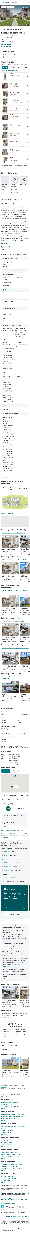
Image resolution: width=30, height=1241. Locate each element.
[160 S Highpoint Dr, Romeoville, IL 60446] (10, 658)
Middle (21, 795)
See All (5, 874)
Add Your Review (15, 914)
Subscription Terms (5, 1215)
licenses (16, 1193)
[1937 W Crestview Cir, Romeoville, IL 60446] (10, 687)
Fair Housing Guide (21, 1212)
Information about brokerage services (11, 1199)
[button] (28, 2)
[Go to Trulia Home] (15, 2)
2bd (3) (26, 67)
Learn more (6, 837)
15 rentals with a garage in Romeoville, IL (14, 560)
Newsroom (7, 1213)
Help (11, 1215)
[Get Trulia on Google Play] (21, 1206)
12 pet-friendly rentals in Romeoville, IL (13, 533)
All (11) (5, 67)
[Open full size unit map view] (25, 495)
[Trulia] (2, 1206)
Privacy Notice (15, 1215)
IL (7, 1094)
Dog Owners (20, 881)
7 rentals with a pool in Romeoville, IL (13, 621)
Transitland (20, 1185)
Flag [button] (24, 908)
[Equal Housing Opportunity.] (19, 1229)
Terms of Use (20, 1213)
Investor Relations (13, 1213)
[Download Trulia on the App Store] (10, 1206)
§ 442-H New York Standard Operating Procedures (11, 1197)
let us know (17, 1225)
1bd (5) (19, 67)
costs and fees (17, 165)
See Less (6, 476)
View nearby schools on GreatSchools (13, 830)
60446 (18, 1094)
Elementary (12, 795)
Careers (2, 1213)
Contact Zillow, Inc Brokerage (8, 1203)
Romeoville (3, 1087)
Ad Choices (21, 1215)
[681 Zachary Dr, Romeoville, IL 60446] (10, 1063)
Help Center (5, 1230)
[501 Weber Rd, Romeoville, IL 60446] (10, 541)
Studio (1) (12, 67)
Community (10, 881)
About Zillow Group (12, 1212)
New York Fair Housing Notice (7, 1198)
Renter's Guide (5, 1017)
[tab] (5, 771)
